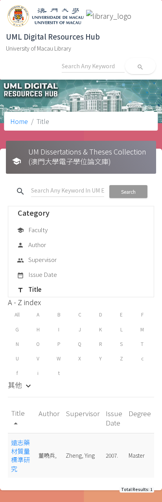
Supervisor (37, 259)
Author (31, 244)
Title (29, 289)
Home (19, 121)
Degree (140, 413)
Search (128, 191)
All (17, 314)
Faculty (32, 229)
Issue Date (37, 274)
